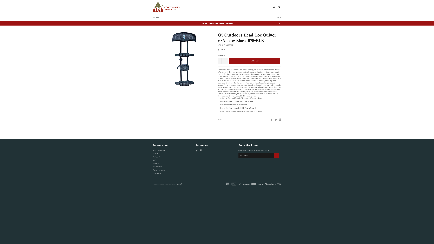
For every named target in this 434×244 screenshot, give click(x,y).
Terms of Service (159, 170)
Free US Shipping (159, 150)
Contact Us (156, 157)
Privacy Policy (157, 173)
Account (278, 18)
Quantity (221, 56)
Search (155, 153)
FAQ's (155, 160)
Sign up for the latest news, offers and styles (254, 150)
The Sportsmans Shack (164, 184)
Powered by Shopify (176, 184)
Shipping (156, 163)
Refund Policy (157, 167)
